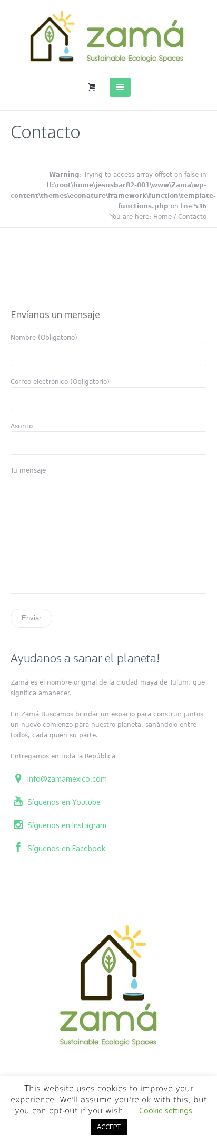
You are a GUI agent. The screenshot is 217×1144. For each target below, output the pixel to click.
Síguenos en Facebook (65, 848)
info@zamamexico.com (66, 778)
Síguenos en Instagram (65, 825)
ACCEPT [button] (109, 1126)
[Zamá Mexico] (108, 37)
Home (162, 216)
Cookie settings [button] (165, 1110)
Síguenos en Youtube (63, 801)
